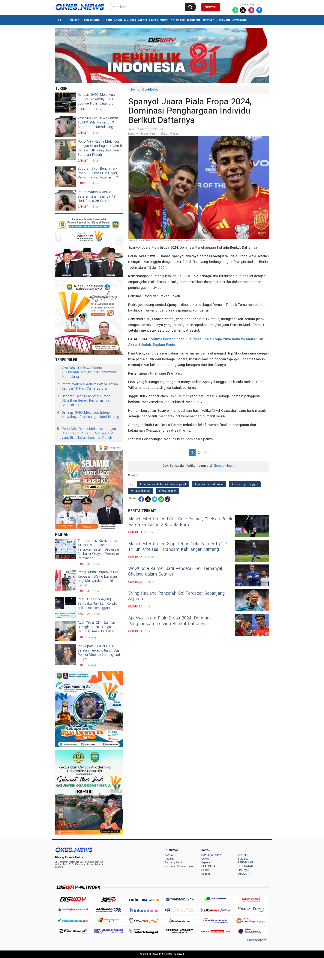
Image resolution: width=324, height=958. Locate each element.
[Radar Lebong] (144, 931)
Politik (205, 870)
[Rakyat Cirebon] (251, 899)
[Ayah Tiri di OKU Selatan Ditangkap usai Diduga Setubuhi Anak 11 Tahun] (65, 631)
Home (135, 89)
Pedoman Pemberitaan (179, 866)
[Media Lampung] (180, 899)
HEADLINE (73, 20)
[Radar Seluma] (180, 931)
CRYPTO (153, 20)
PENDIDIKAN (178, 20)
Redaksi (169, 859)
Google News (224, 465)
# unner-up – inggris (245, 484)
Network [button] (211, 7)
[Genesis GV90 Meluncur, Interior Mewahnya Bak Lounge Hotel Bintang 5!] (65, 103)
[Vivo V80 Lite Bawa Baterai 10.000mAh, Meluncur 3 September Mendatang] (65, 126)
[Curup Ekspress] (251, 920)
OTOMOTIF (224, 20)
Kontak (169, 855)
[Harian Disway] (108, 899)
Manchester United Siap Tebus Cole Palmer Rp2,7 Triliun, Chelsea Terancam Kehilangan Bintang (177, 547)
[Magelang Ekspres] (251, 910)
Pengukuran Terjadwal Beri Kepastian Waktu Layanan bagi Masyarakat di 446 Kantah (98, 579)
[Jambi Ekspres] (108, 910)
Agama (118, 20)
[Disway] (73, 899)
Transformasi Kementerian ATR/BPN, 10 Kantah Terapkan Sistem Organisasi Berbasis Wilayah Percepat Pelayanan (99, 549)
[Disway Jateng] (215, 910)
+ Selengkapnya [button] (256, 940)
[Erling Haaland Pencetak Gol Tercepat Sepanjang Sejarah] (252, 600)
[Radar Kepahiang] (215, 920)
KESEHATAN (193, 20)
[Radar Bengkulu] (108, 931)
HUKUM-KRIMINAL (91, 20)
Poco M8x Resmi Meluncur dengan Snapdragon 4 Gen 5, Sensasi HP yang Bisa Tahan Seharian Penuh (100, 148)
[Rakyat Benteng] (215, 931)
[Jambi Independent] (73, 910)
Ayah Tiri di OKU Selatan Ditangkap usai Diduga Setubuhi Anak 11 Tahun (96, 627)
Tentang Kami (173, 863)
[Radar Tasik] (144, 899)
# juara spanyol (140, 491)
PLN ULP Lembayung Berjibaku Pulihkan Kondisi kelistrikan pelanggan (98, 604)
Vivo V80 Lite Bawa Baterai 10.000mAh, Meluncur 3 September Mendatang (98, 122)
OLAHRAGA (130, 20)
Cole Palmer (179, 396)
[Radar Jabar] (180, 920)
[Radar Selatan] (251, 931)
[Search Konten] (190, 7)
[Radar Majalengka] (108, 920)
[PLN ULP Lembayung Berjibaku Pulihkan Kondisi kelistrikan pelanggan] (65, 607)
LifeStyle (208, 20)
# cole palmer (167, 491)
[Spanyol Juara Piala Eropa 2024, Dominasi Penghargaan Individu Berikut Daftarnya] (252, 625)
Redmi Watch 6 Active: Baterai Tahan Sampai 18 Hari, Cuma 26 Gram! (97, 196)
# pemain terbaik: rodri (209, 484)
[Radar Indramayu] (215, 899)
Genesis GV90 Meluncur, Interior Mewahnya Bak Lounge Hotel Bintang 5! (96, 99)
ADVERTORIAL (240, 20)
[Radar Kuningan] (73, 920)
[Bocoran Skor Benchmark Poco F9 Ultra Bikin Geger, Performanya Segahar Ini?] (65, 176)
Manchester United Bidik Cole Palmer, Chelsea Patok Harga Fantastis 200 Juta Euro (180, 522)
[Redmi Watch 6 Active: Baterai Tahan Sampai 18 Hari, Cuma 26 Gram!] (65, 200)
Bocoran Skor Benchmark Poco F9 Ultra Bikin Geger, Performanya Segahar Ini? (98, 173)
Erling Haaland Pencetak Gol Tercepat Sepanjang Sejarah (176, 596)
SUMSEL (164, 20)
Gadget (142, 20)
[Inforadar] (144, 910)
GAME (109, 20)
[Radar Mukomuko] (73, 931)
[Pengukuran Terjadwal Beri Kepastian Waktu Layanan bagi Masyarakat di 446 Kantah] (65, 580)
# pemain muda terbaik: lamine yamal (163, 484)
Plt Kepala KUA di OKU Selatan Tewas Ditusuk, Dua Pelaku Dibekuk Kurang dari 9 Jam (99, 653)
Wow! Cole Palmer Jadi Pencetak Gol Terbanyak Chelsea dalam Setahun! (175, 571)
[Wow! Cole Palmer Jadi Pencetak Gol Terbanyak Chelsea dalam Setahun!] (252, 575)
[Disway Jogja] (144, 920)
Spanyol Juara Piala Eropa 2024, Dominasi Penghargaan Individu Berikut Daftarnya (170, 621)
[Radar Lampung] (180, 910)
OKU (60, 20)
